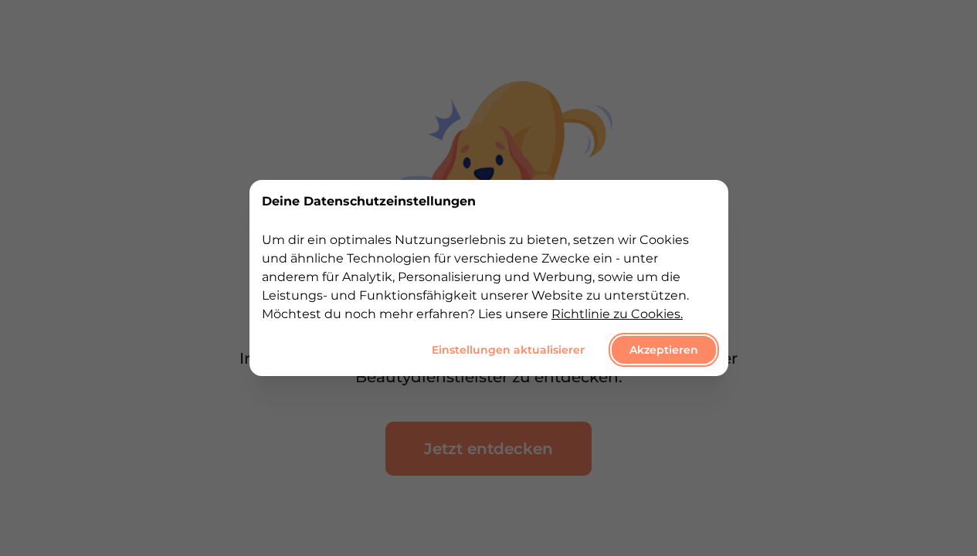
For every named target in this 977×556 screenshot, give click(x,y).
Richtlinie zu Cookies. (617, 314)
